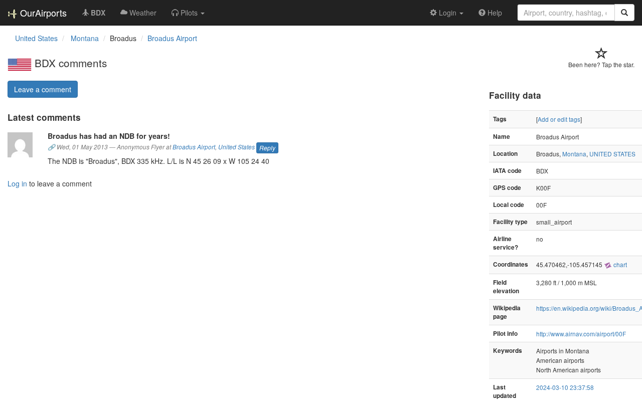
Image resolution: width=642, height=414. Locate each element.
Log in (17, 183)
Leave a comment (42, 89)
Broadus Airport (172, 38)
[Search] (624, 12)
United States (236, 147)
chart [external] (619, 264)
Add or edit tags (559, 119)
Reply (267, 147)
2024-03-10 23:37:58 (565, 387)
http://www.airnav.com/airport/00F (581, 333)
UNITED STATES (612, 153)
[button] (188, 12)
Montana (574, 153)
